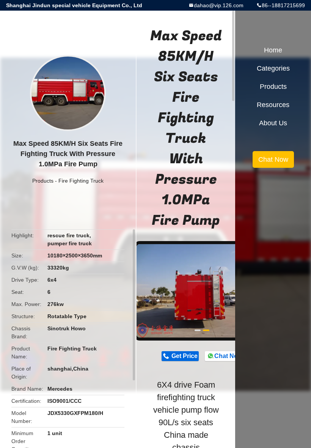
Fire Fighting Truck (81, 181)
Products (42, 181)
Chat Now (228, 356)
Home (273, 50)
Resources (273, 105)
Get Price (184, 356)
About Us (273, 123)
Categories (273, 68)
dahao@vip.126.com (218, 5)
